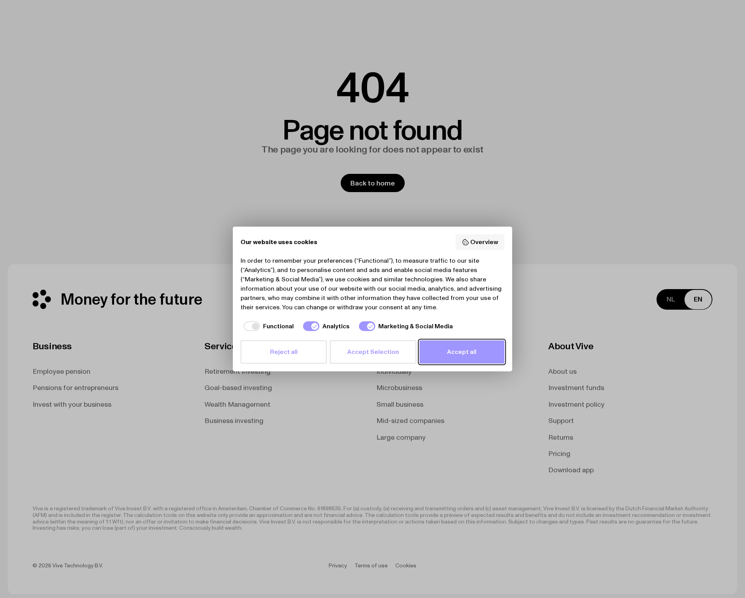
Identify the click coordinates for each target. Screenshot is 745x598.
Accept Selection (373, 351)
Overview (484, 242)
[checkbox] (267, 326)
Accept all (461, 351)
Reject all (284, 351)
